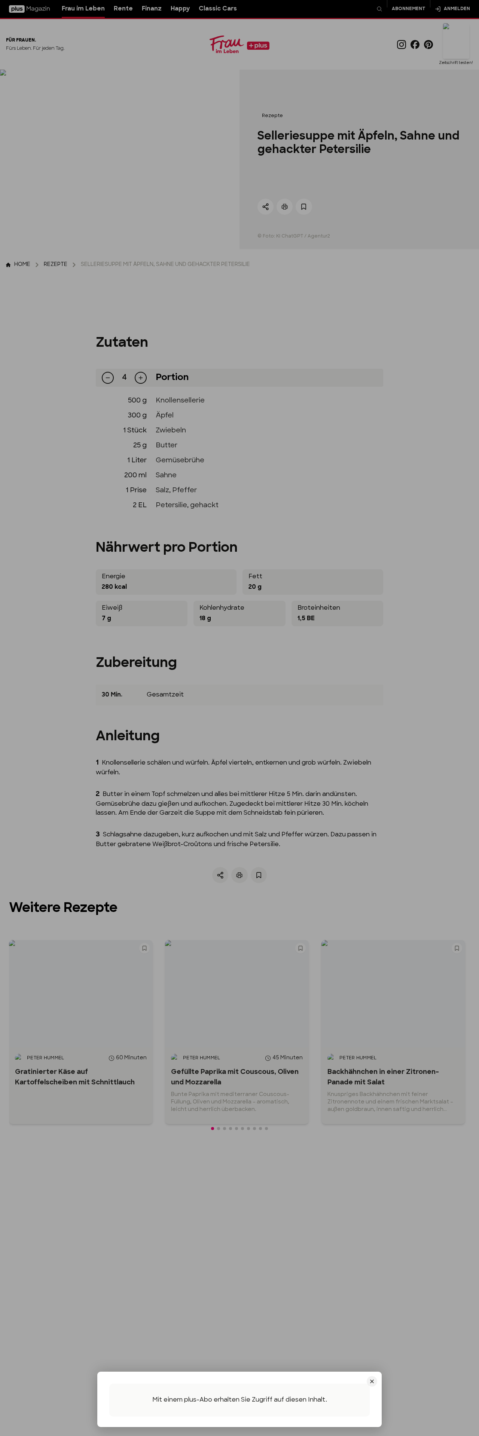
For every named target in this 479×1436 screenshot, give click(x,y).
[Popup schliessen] (239, 718)
